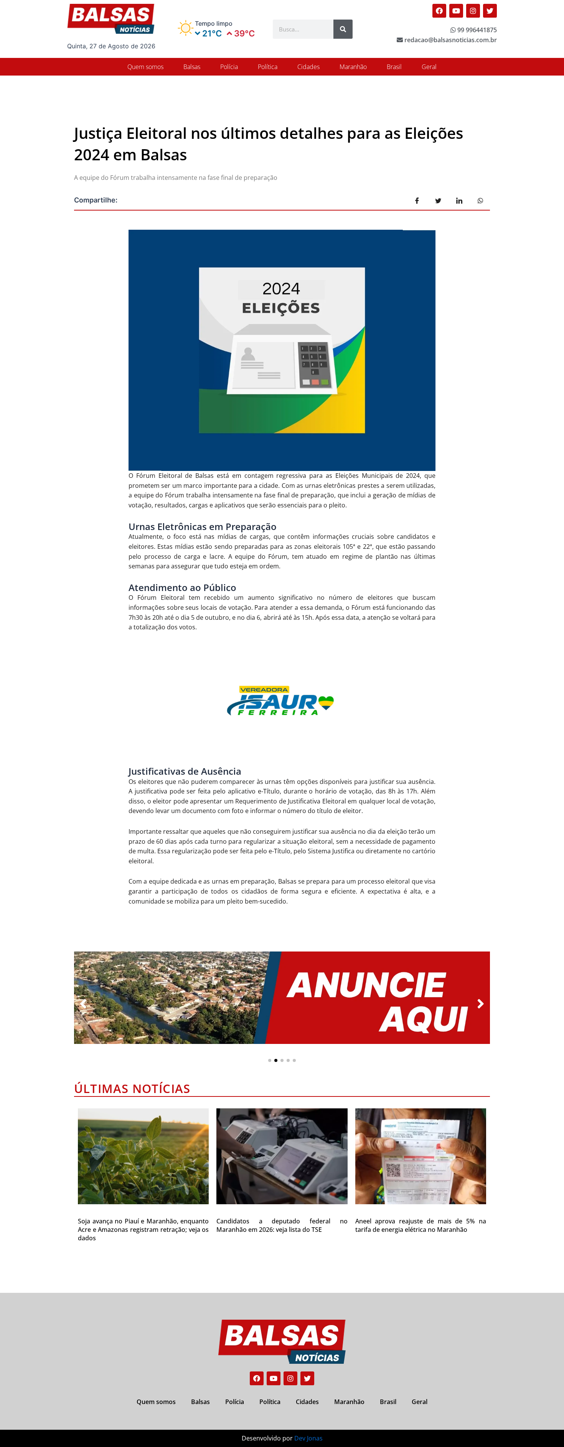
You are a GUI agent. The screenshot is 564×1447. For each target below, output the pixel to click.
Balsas (191, 67)
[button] (269, 1060)
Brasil (394, 67)
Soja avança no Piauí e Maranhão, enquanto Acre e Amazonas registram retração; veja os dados (143, 1229)
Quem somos (145, 67)
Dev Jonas (308, 1438)
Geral (429, 67)
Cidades (308, 67)
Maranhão (353, 67)
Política (267, 67)
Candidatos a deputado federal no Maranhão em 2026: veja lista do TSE (281, 1225)
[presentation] (83, 1003)
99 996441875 (476, 30)
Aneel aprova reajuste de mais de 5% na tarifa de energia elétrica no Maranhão (420, 1225)
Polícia (229, 67)
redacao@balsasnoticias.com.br (450, 40)
